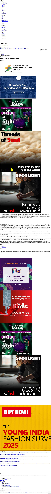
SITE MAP (2, 0)
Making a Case (4, 13)
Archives (4, 7)
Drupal (9, 492)
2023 (2, 17)
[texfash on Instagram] (5, 38)
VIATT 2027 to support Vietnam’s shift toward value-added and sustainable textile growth (12, 454)
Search (41, 49)
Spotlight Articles (5, 3)
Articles (9, 483)
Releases (23, 48)
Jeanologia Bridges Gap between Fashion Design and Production (9, 458)
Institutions (3, 35)
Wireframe (4, 10)
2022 (2, 18)
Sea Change (3, 12)
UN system (3, 36)
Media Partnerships (5, 20)
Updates (4, 6)
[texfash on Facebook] (2, 38)
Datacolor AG (3, 246)
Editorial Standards (5, 21)
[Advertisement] (18, 221)
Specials (14, 48)
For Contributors (4, 29)
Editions (7, 483)
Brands (3, 33)
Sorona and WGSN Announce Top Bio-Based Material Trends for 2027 (10, 461)
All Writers (4, 27)
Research (4, 5)
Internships (17, 486)
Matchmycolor (4, 247)
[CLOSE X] (1, 1)
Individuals (3, 34)
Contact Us (6, 479)
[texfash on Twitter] (1, 480)
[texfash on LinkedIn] (4, 38)
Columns (4, 4)
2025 (2, 16)
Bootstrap (26, 492)
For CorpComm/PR (4, 30)
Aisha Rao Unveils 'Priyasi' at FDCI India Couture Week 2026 (8, 465)
